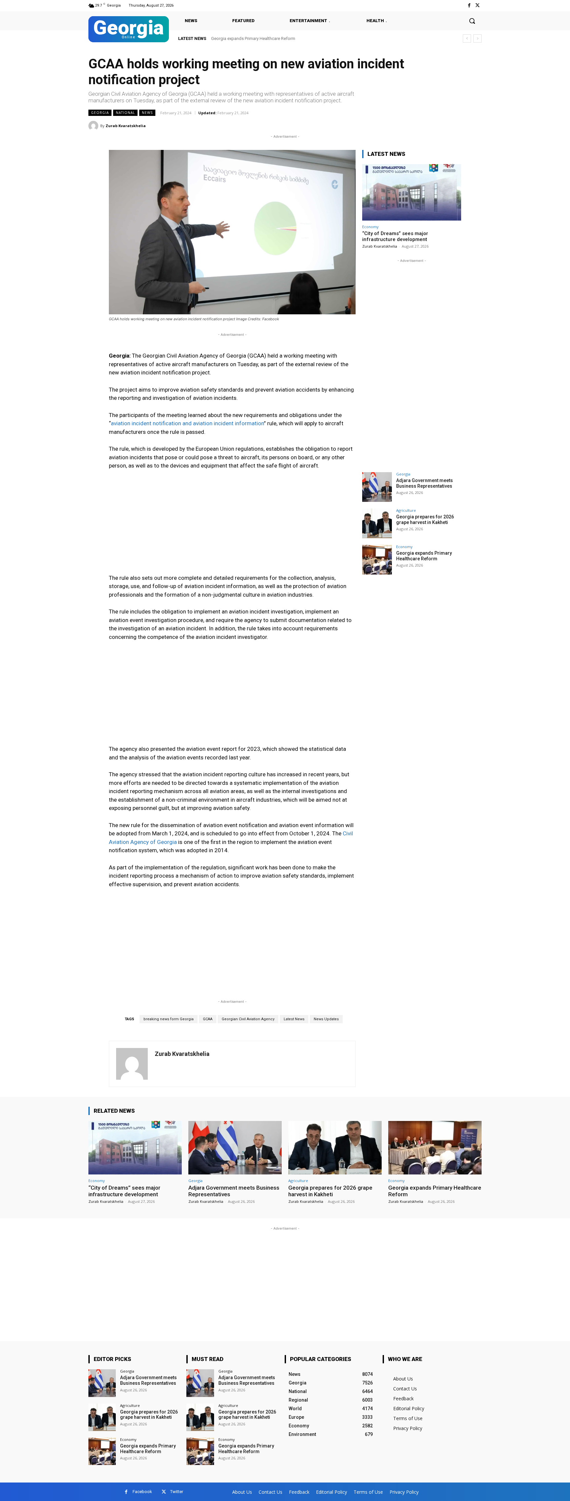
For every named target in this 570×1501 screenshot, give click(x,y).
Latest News (294, 1019)
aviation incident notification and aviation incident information (187, 423)
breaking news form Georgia (168, 1019)
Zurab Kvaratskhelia (126, 125)
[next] (477, 38)
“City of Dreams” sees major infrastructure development (395, 236)
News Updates (326, 1019)
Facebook (142, 1491)
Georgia (100, 112)
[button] (472, 20)
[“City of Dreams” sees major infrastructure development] (411, 192)
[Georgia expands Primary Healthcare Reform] (377, 560)
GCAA (207, 1019)
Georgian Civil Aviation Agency (248, 1019)
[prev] (467, 38)
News (147, 112)
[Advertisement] (232, 525)
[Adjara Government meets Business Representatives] (377, 487)
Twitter (176, 1491)
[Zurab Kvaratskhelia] (94, 126)
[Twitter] (477, 5)
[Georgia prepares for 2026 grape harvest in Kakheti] (377, 523)
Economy (370, 226)
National (125, 112)
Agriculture (406, 510)
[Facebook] (469, 5)
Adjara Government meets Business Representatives (424, 483)
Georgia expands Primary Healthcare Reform (253, 38)
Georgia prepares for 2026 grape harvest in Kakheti (425, 519)
